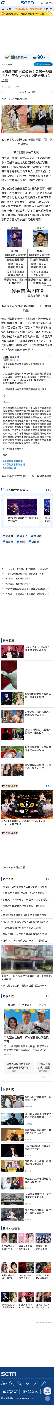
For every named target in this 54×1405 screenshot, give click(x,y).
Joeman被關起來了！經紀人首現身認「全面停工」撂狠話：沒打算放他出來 (26, 1276)
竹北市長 (27, 1004)
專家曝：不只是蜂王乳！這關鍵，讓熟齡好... (26, 593)
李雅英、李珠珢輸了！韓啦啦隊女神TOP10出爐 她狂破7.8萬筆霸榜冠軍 (43, 1247)
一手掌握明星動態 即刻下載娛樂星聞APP (25, 573)
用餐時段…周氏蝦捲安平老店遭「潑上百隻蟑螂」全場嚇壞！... (26, 978)
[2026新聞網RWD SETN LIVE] (3, 2)
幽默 (23, 206)
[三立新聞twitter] (35, 1383)
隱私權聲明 (6, 1398)
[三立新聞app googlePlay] (31, 1391)
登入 (51, 3)
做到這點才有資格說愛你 (17, 578)
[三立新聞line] (27, 1383)
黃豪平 (8, 139)
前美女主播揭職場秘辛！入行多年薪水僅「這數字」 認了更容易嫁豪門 (26, 1247)
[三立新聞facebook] (11, 1383)
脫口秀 (26, 219)
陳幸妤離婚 (36, 8)
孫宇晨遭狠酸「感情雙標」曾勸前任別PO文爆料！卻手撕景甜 (8, 1306)
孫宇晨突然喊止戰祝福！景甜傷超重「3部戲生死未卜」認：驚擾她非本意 (9, 1247)
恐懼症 (39, 180)
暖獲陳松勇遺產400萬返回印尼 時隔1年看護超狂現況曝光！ (43, 1276)
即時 (9, 8)
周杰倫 (24, 139)
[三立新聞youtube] (3, 1383)
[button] (42, 3)
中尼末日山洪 (21, 8)
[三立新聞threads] (43, 1383)
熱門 (46, 8)
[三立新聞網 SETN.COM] (3, 8)
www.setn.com (27, 1398)
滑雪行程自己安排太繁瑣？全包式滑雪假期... (26, 588)
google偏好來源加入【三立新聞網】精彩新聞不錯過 (29, 568)
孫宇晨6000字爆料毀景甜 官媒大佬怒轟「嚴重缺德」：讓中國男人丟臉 (43, 1306)
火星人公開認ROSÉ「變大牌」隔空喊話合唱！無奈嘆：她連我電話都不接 (25, 1306)
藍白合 (11, 1004)
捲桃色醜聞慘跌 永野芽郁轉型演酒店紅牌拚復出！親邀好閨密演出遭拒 (8, 1276)
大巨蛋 (26, 162)
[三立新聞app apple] (10, 1391)
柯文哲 (42, 1004)
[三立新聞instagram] (19, 1383)
